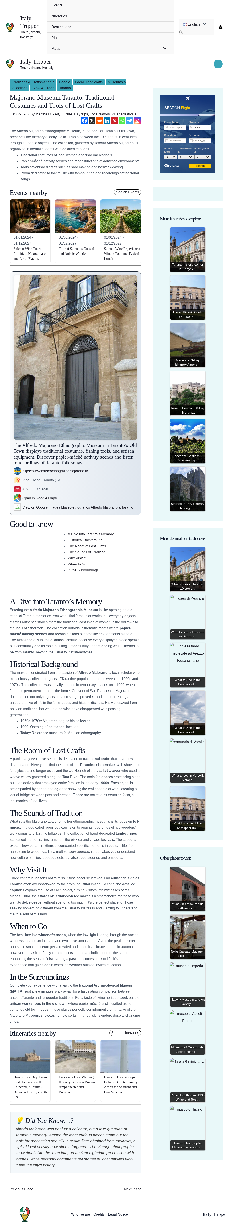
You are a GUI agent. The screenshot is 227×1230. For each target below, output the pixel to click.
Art (57, 114)
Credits (99, 1214)
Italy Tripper (29, 22)
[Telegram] (129, 120)
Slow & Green (43, 88)
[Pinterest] (114, 120)
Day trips (81, 114)
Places (56, 38)
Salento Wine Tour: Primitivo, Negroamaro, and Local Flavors (30, 253)
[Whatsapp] (122, 120)
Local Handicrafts (89, 82)
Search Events (127, 192)
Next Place (135, 1189)
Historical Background (85, 540)
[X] (92, 120)
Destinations (61, 27)
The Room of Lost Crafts (87, 546)
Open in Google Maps (39, 498)
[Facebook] (84, 120)
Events (56, 5)
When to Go (77, 564)
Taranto (65, 88)
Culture (66, 114)
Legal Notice (118, 1214)
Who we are (80, 1214)
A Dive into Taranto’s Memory (91, 534)
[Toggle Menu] (163, 48)
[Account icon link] (221, 27)
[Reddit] (99, 120)
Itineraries (59, 16)
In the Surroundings (83, 570)
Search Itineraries (125, 1033)
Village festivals (124, 114)
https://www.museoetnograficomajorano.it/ (55, 471)
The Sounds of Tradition (87, 552)
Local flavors (100, 114)
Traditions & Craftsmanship (33, 82)
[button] (196, 32)
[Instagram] (137, 120)
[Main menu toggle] (218, 64)
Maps (55, 49)
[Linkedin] (107, 120)
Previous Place (19, 1189)
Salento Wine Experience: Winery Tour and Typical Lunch (122, 253)
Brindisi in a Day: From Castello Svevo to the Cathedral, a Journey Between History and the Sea (31, 1087)
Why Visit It (76, 558)
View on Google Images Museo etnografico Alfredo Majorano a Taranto (77, 507)
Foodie (64, 82)
